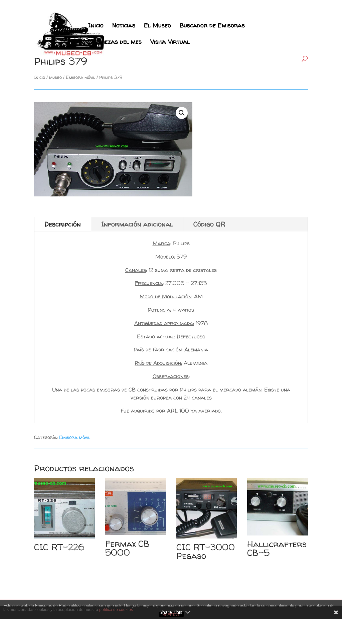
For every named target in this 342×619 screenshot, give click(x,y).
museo (55, 77)
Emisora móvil (80, 77)
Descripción (62, 223)
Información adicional (137, 223)
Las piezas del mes (115, 42)
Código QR (209, 223)
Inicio (96, 26)
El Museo (157, 26)
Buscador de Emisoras (212, 26)
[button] (182, 113)
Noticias (123, 26)
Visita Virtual (170, 42)
